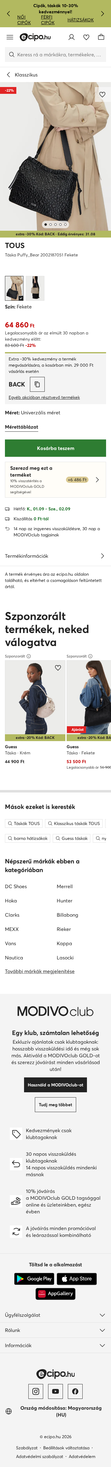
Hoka (11, 900)
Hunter (64, 900)
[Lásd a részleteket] (102, 555)
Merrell (65, 886)
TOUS (15, 245)
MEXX (12, 929)
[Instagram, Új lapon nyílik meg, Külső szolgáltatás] (35, 1391)
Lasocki (65, 957)
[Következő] (102, 13)
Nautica (14, 957)
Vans (10, 943)
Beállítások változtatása (66, 1448)
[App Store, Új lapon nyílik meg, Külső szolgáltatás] (77, 1279)
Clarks (12, 915)
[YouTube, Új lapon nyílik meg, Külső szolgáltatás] (55, 1391)
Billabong (67, 915)
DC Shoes (16, 886)
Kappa (64, 943)
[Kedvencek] (86, 37)
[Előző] (8, 13)
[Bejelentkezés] (71, 37)
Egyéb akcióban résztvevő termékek (44, 397)
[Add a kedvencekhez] (103, 94)
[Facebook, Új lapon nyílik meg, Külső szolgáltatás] (75, 1391)
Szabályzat (27, 1448)
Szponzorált (15, 656)
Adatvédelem (82, 1456)
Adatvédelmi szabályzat (39, 1456)
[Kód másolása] (37, 384)
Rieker (64, 929)
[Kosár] (101, 37)
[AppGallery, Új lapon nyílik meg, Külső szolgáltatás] (55, 1294)
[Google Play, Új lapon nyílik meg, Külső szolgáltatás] (34, 1279)
